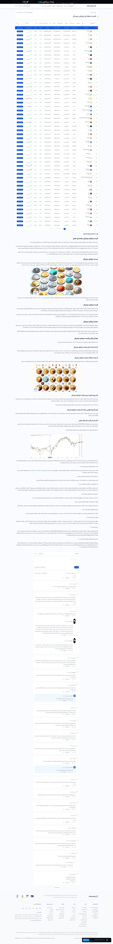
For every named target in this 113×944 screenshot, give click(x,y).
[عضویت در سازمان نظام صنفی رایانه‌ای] (27, 896)
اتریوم (55, 424)
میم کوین (78, 23)
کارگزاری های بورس (95, 911)
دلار (93, 248)
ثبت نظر (76, 567)
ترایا (43, 6)
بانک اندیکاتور (62, 914)
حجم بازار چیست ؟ (94, 527)
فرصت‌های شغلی (50, 916)
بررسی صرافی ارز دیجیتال (59, 523)
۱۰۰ (51, 229)
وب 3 (50, 23)
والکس (32, 470)
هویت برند (51, 909)
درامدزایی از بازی (60, 23)
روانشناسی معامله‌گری (83, 914)
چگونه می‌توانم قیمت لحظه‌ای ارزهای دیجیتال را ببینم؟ (86, 502)
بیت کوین (62, 401)
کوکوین (44, 470)
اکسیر (35, 470)
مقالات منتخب (84, 907)
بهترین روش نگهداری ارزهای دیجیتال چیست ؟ (88, 539)
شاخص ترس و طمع (81, 353)
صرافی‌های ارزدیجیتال (94, 907)
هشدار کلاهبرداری (72, 920)
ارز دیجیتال (85, 911)
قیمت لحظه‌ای (59, 6)
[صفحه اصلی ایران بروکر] (91, 6)
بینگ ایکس (40, 470)
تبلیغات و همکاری (50, 918)
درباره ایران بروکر (50, 907)
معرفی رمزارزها (72, 918)
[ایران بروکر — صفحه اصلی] (93, 896)
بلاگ (65, 6)
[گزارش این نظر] (63, 577)
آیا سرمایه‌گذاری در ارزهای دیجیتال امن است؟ (88, 484)
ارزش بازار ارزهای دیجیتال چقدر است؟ (90, 510)
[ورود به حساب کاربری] (16, 6)
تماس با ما (51, 911)
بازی (36, 23)
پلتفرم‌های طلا (95, 918)
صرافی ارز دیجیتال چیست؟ (92, 517)
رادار (45, 6)
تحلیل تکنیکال (84, 922)
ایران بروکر (92, 12)
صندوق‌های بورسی (95, 916)
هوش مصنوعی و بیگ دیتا (43, 23)
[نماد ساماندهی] (22, 896)
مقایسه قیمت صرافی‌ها (60, 909)
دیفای (54, 23)
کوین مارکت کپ (31, 265)
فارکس (74, 909)
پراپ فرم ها (96, 914)
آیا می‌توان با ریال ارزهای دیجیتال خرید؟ (89, 494)
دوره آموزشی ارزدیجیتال (83, 926)
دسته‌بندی (92, 23)
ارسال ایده (51, 914)
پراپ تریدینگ (84, 916)
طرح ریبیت (62, 911)
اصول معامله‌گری (84, 920)
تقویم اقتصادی (61, 916)
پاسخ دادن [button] (67, 577)
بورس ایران (85, 918)
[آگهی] (56, 2)
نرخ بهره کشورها (61, 918)
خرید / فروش (20, 31)
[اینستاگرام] (26, 908)
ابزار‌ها (54, 6)
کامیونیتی (49, 6)
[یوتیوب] (33, 908)
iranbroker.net (22, 938)
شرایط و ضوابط (50, 920)
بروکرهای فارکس (95, 909)
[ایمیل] (40, 908)
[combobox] (26, 6)
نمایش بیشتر (57, 887)
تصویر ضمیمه (43, 567)
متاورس (66, 23)
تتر (52, 424)
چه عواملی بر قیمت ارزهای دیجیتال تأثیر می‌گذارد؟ (87, 476)
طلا (74, 914)
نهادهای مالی (70, 6)
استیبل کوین (72, 23)
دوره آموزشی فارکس (83, 924)
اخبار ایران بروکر (91, 405)
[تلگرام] (36, 908)
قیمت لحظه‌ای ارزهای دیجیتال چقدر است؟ (89, 467)
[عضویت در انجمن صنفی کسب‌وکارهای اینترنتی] (32, 896)
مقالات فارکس (84, 909)
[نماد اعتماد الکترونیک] (17, 896)
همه (82, 23)
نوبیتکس (49, 470)
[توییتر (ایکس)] (29, 908)
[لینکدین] (23, 908)
